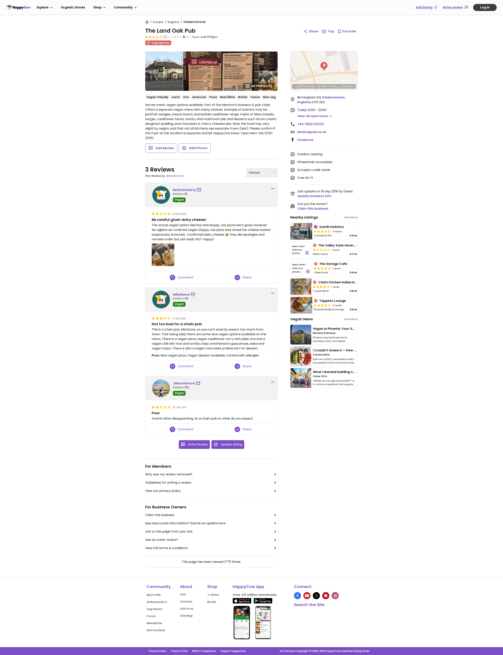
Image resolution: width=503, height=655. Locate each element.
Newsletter (154, 623)
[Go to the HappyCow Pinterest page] (325, 595)
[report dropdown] (272, 188)
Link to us (186, 609)
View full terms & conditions (166, 548)
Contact (186, 602)
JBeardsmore (175, 176)
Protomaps (309, 86)
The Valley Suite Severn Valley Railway (349, 245)
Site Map (186, 616)
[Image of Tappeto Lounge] (301, 305)
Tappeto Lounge (332, 301)
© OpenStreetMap (328, 86)
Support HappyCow (233, 651)
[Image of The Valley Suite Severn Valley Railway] (300, 250)
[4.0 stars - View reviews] (322, 231)
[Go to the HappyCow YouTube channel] (306, 595)
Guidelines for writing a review (168, 482)
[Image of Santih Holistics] (301, 231)
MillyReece (181, 294)
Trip (331, 31)
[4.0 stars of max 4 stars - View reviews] (322, 268)
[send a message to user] (199, 190)
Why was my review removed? (168, 474)
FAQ (183, 594)
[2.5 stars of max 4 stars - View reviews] (153, 37)
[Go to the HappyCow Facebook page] (297, 595)
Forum (151, 616)
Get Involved (156, 630)
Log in (485, 7)
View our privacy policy (163, 491)
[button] (324, 66)
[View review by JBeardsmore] (161, 388)
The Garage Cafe (333, 264)
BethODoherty (184, 190)
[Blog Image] (300, 334)
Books (211, 602)
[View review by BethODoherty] (161, 195)
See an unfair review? (161, 539)
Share (313, 31)
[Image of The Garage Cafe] (301, 268)
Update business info (314, 196)
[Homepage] (18, 7)
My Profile (154, 595)
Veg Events (154, 609)
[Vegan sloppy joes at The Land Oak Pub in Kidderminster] (163, 254)
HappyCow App (248, 586)
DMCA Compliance (204, 651)
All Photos (262, 86)
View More (351, 217)
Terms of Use (179, 651)
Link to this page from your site (169, 531)
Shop (97, 7)
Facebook (305, 140)
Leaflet (297, 86)
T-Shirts (213, 595)
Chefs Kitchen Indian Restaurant (344, 282)
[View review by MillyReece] (161, 299)
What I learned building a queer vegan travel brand (354, 372)
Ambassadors (157, 602)
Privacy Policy (157, 651)
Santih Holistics (331, 227)
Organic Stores (73, 7)
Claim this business (159, 515)
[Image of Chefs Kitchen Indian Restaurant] (300, 286)
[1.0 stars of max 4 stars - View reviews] (321, 250)
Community (123, 7)
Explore (43, 7)
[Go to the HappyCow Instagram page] (335, 595)
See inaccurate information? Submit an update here (185, 523)
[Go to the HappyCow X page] (316, 595)
